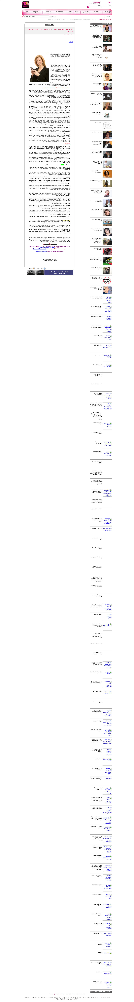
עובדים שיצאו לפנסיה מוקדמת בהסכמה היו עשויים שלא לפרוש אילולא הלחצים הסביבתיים (96, 472)
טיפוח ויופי (68, 997)
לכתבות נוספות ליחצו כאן (102, 991)
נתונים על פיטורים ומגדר (96, 383)
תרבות (45, 997)
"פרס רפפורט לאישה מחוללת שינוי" (97, 84)
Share (71, 42)
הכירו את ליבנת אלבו (97, 691)
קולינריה (61, 998)
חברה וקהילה (86, 13)
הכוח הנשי (86, 11)
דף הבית (108, 19)
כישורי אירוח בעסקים (97, 345)
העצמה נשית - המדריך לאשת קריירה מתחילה (97, 808)
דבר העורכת (97, 11)
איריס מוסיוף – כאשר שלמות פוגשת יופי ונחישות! (97, 162)
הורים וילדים (48, 11)
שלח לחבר (30, 268)
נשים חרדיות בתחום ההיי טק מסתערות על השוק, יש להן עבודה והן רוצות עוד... (96, 404)
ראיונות (32, 997)
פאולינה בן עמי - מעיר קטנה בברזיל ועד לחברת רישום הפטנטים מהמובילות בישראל (96, 240)
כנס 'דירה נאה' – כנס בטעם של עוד (97, 442)
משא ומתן (100, 952)
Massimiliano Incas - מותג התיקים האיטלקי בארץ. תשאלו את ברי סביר (97, 37)
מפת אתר (51, 994)
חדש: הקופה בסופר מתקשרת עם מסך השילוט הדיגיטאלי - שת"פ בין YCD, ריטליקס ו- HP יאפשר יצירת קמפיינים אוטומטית (96, 416)
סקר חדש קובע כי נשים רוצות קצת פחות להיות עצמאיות (97, 520)
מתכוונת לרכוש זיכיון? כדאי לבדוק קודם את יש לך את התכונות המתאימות (96, 482)
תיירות (26, 13)
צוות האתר (82, 994)
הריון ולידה (62, 999)
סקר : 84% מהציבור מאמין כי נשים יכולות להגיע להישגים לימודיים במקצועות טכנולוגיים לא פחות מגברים (96, 578)
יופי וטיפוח (97, 13)
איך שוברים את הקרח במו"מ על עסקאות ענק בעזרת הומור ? (97, 625)
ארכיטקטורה (76, 998)
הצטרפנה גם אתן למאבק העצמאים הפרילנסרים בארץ (96, 279)
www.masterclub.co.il (41, 251)
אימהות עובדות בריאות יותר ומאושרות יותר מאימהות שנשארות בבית (96, 606)
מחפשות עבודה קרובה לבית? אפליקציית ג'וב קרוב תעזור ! (97, 56)
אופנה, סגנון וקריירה (97, 355)
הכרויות (76, 997)
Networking (99, 972)
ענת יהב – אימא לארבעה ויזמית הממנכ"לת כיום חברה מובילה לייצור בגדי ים (96, 741)
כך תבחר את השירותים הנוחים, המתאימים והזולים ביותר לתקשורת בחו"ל (97, 838)
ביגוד (60, 997)
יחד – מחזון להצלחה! (97, 933)
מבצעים (70, 11)
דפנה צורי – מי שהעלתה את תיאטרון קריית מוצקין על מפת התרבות (96, 75)
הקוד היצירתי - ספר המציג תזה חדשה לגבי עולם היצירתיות (97, 712)
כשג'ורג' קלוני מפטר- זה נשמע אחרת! (97, 595)
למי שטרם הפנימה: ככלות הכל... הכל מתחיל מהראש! (96, 288)
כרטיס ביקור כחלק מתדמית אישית (98, 394)
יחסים (71, 999)
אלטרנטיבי (108, 13)
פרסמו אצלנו (58, 994)
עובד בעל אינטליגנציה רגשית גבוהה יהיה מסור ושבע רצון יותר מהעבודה (96, 501)
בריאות (92, 997)
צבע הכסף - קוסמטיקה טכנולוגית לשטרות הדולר (96, 326)
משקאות (75, 999)
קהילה (42, 997)
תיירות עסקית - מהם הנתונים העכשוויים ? (97, 720)
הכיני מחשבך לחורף (97, 614)
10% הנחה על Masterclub (39, 249)
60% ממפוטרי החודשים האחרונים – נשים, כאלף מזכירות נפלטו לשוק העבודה (96, 799)
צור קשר (76, 994)
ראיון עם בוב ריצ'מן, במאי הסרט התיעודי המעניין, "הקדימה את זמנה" (96, 663)
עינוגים (67, 999)
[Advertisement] (62, 4)
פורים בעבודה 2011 (97, 364)
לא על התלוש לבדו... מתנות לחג (97, 249)
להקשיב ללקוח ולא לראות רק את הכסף (96, 730)
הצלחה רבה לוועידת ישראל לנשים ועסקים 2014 (97, 65)
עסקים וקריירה (59, 11)
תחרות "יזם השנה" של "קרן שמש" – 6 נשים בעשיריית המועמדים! (97, 143)
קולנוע (58, 999)
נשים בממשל (70, 998)
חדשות (77, 13)
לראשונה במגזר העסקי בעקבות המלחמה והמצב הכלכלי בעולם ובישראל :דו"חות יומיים (96, 867)
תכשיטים (56, 997)
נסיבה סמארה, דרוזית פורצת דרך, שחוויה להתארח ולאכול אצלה (97, 46)
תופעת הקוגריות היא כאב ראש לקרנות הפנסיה (96, 586)
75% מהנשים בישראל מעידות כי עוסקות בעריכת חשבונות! (96, 750)
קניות (72, 997)
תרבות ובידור (36, 11)
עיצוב (69, 13)
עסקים (101, 19)
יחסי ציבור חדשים (98, 122)
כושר (36, 997)
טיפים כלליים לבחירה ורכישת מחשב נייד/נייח (97, 653)
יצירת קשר (109, 16)
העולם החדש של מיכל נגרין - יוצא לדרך (97, 788)
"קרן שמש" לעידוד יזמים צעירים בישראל (96, 171)
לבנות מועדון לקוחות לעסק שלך (48, 247)
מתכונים (56, 998)
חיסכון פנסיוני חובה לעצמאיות (97, 452)
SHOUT (96, 997)
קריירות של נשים (98, 758)
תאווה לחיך (36, 13)
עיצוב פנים (27, 997)
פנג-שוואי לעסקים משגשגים (98, 943)
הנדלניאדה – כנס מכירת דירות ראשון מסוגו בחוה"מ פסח (96, 259)
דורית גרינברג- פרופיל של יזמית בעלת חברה (96, 229)
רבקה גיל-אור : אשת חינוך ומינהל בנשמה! (96, 200)
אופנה (76, 11)
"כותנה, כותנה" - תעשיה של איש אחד (96, 94)
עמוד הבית (108, 11)
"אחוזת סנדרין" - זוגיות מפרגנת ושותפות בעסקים (96, 152)
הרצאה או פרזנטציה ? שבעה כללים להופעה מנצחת (97, 847)
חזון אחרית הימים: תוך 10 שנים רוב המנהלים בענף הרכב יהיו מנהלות (96, 818)
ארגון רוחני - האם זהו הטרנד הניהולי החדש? (97, 567)
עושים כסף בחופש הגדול (96, 528)
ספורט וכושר (59, 13)
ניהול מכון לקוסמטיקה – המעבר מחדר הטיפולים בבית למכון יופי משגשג (96, 491)
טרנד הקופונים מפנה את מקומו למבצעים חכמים (96, 297)
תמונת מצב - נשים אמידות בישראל (98, 375)
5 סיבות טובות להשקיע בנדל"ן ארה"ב (97, 113)
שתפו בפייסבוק (49, 25)
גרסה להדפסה (40, 268)
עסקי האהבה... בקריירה (96, 316)
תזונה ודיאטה (47, 13)
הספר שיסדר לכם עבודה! (96, 509)
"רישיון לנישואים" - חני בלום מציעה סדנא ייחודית (96, 103)
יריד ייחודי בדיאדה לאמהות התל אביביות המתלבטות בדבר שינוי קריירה (97, 635)
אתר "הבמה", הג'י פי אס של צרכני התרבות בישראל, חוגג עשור (96, 191)
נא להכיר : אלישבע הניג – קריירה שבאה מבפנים (96, 210)
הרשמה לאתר (96, 2)
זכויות (100, 997)
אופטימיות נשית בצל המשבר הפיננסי (97, 982)
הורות (88, 997)
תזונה (39, 997)
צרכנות (26, 11)
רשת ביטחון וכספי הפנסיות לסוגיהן (98, 924)
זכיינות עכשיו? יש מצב (97, 894)
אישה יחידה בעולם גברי (96, 132)
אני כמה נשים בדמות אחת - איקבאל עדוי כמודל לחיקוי (96, 27)
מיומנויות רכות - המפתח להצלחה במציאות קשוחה (96, 682)
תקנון (64, 994)
